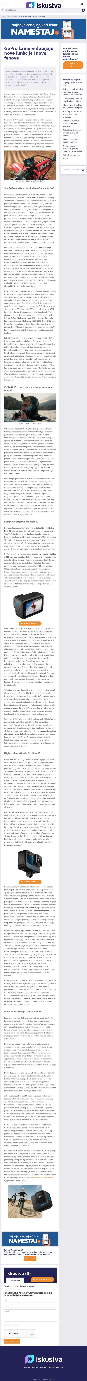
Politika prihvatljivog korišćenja (51, 1367)
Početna (3, 17)
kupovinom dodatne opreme (42, 1178)
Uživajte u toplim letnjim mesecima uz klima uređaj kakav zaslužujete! (73, 92)
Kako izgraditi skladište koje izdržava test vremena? (72, 114)
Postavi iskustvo (12, 1341)
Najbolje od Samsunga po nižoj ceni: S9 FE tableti (72, 133)
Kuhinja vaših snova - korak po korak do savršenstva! (71, 123)
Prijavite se (30, 1259)
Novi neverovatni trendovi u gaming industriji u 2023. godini (72, 149)
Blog (9, 17)
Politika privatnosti (31, 1367)
